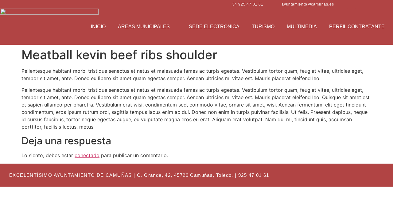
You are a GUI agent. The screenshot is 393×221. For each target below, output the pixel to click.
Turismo (263, 26)
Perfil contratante (357, 26)
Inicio (98, 26)
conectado (87, 155)
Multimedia (302, 26)
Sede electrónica (214, 26)
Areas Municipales (144, 26)
